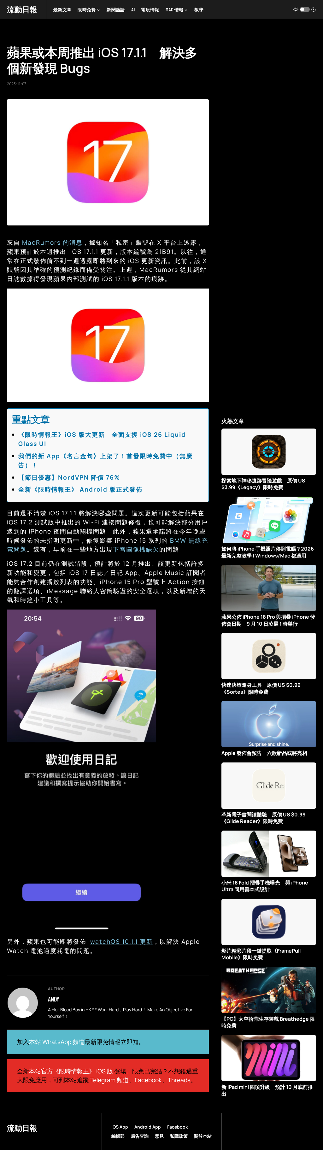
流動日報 (22, 9)
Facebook (148, 1080)
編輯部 (118, 1136)
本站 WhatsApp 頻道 (57, 1042)
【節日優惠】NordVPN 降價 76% (69, 477)
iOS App (119, 1127)
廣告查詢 (140, 1136)
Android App (147, 1127)
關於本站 (203, 1136)
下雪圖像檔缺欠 (136, 549)
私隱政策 (179, 1136)
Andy (53, 999)
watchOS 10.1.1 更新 (121, 941)
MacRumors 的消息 (52, 242)
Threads (179, 1080)
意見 (159, 1136)
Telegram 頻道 (109, 1080)
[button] (304, 9)
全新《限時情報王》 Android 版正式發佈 (80, 489)
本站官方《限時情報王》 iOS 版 (71, 1071)
